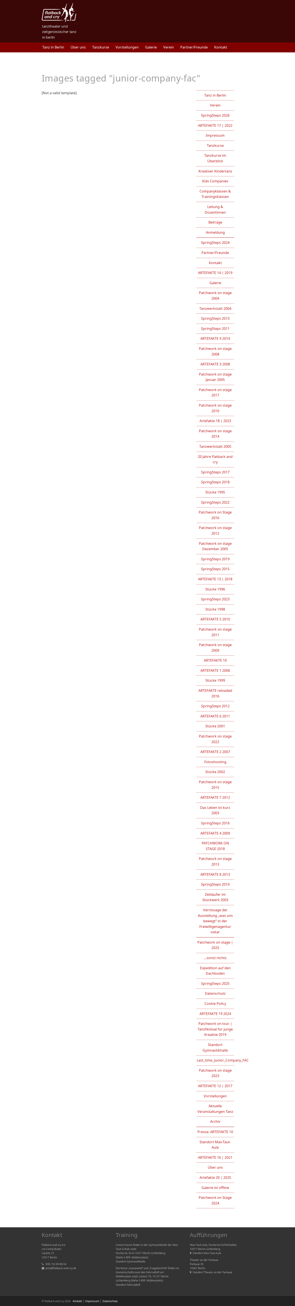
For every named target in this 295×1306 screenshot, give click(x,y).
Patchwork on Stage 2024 (215, 1200)
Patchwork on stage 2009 (215, 647)
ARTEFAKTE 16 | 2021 (215, 1157)
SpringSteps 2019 (215, 559)
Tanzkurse (100, 47)
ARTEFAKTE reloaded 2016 (215, 693)
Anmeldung (215, 232)
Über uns (78, 47)
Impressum (215, 135)
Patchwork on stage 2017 (215, 392)
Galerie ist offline (215, 1187)
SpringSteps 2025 (215, 983)
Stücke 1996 (215, 589)
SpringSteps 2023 (215, 599)
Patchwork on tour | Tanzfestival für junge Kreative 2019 (215, 1029)
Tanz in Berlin (53, 47)
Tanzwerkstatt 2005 (215, 446)
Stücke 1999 (215, 680)
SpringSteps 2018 (215, 482)
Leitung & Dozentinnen (215, 209)
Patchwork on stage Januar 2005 (215, 377)
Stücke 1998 (215, 609)
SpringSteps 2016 (215, 823)
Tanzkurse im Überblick (215, 158)
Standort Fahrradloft (128, 1285)
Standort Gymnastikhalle (215, 1047)
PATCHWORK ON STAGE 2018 (215, 846)
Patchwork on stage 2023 (215, 1073)
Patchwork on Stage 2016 (215, 515)
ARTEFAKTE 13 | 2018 (215, 579)
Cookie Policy (215, 1003)
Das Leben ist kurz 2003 (215, 810)
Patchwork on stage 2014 (215, 434)
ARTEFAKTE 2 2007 (215, 751)
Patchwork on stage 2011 (215, 632)
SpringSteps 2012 (215, 706)
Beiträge (215, 222)
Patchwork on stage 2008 (215, 351)
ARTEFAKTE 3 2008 (215, 364)
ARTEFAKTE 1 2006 (215, 670)
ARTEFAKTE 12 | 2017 (215, 1086)
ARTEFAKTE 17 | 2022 (215, 125)
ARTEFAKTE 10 (215, 660)
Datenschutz (215, 993)
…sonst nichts (215, 957)
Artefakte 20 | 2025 (215, 1177)
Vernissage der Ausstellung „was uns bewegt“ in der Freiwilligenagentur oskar (215, 921)
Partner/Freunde (194, 47)
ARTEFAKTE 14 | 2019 (215, 272)
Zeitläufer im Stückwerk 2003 (215, 897)
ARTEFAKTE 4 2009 (215, 833)
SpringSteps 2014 (215, 884)
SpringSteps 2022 (215, 502)
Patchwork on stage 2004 (215, 295)
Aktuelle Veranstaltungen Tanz (215, 1109)
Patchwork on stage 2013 (215, 861)
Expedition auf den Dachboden (215, 971)
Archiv (215, 1121)
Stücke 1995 (215, 492)
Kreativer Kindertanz (215, 171)
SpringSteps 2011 (215, 328)
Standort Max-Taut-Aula (215, 1145)
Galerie (151, 47)
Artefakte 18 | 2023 (215, 420)
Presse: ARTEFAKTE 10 (215, 1131)
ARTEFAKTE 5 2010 (215, 619)
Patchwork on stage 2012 (215, 530)
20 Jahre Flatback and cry (215, 459)
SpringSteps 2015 (215, 569)
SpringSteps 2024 (215, 242)
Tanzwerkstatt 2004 (215, 308)
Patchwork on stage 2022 (215, 739)
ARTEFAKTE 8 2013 (215, 874)
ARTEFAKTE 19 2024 (215, 1013)
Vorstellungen (127, 47)
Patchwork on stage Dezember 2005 (215, 546)
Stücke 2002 (215, 771)
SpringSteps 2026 (215, 115)
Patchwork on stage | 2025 (215, 945)
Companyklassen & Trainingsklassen (215, 194)
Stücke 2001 (215, 726)
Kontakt (220, 47)
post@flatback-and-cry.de (61, 1268)
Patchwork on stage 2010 (215, 408)
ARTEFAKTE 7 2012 (215, 797)
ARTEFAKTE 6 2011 (215, 716)
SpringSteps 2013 (215, 318)
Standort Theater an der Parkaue (212, 1272)
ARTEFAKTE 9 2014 (215, 338)
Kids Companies (215, 181)
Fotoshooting (215, 761)
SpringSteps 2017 (215, 472)
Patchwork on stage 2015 (215, 785)
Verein (168, 47)
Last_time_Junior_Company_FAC (223, 1060)
